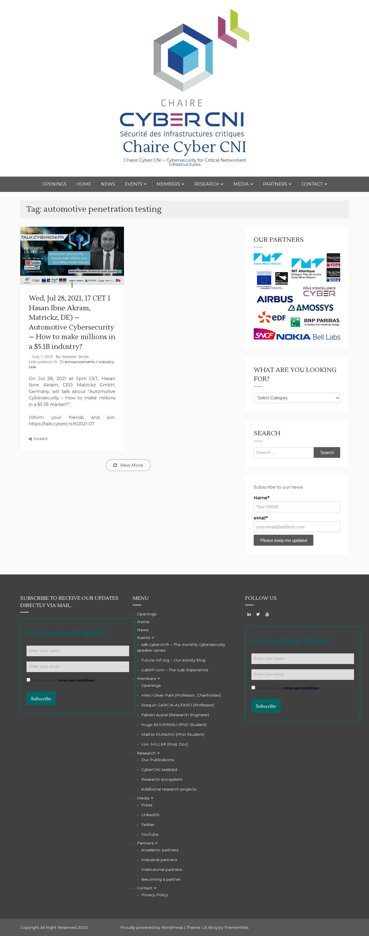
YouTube (150, 834)
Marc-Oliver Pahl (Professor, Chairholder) (181, 695)
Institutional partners (161, 869)
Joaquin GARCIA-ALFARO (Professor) (177, 705)
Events (133, 184)
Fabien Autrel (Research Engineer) (175, 714)
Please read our (63, 680)
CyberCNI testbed (159, 769)
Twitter (148, 824)
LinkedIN (150, 814)
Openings (54, 184)
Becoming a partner (161, 879)
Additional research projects (168, 789)
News (108, 184)
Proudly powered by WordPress (152, 927)
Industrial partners (159, 859)
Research (206, 184)
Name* (262, 497)
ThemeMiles (236, 927)
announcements (80, 362)
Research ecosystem (161, 779)
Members (168, 184)
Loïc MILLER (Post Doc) (164, 744)
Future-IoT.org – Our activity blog (173, 660)
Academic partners (159, 850)
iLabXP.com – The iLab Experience (174, 670)
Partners (275, 184)
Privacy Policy (154, 894)
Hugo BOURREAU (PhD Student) (174, 724)
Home (83, 184)
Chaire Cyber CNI (184, 147)
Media (241, 184)
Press (146, 805)
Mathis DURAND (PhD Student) (172, 734)
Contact (312, 184)
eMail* (261, 518)
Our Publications (157, 759)
